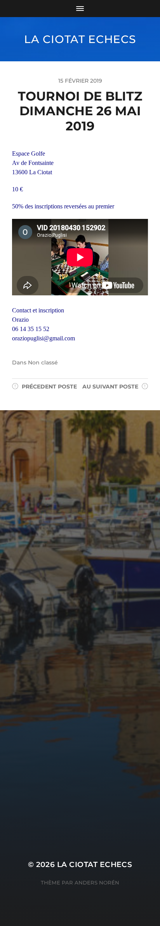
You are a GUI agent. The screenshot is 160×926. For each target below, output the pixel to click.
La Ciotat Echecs (80, 39)
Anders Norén (97, 882)
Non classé (43, 362)
